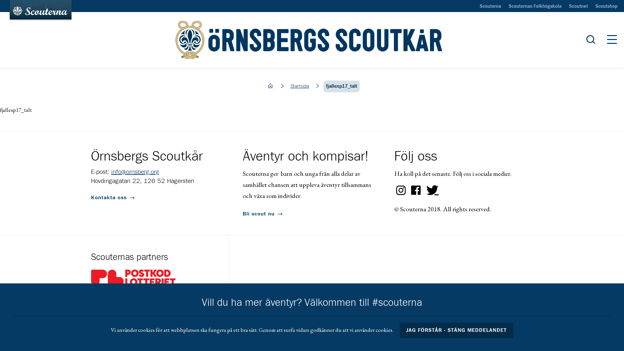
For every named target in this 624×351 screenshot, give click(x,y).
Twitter (431, 190)
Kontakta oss (109, 197)
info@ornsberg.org (135, 172)
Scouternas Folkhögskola (535, 6)
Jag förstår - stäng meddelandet (456, 330)
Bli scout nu (259, 213)
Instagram (401, 190)
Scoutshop (606, 6)
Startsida (300, 86)
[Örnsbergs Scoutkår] (312, 39)
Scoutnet (578, 6)
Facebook (416, 190)
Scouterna (490, 6)
